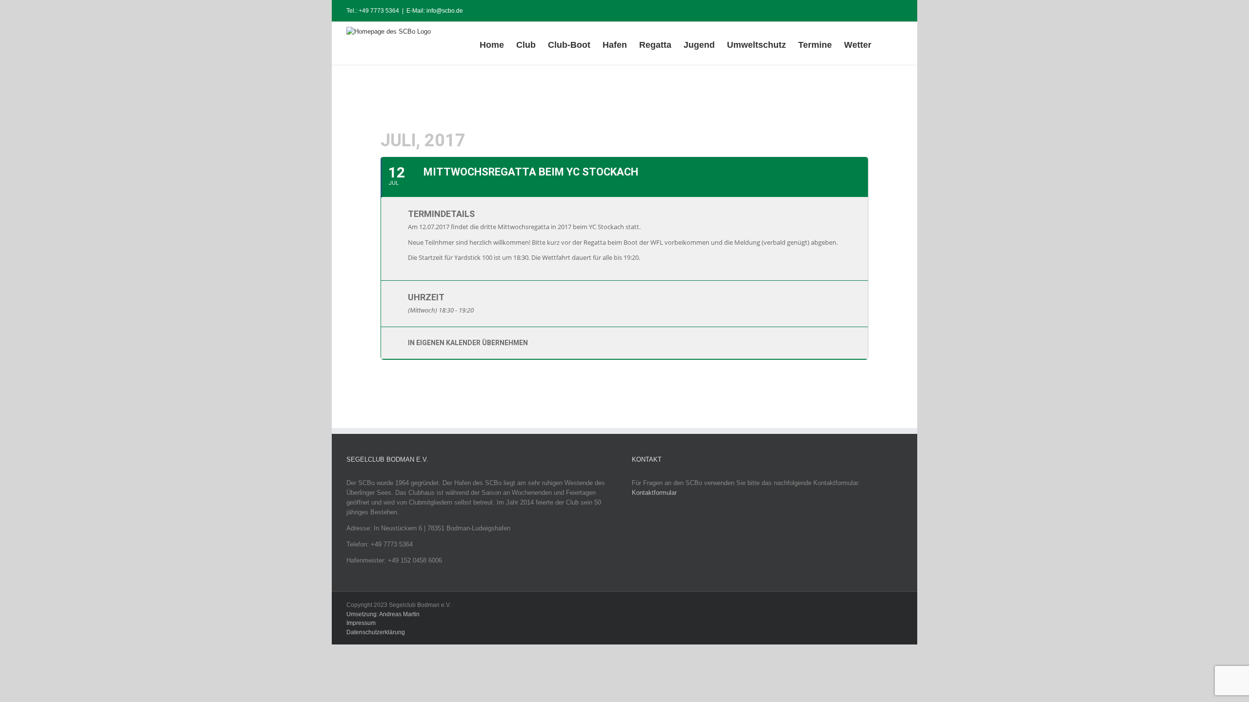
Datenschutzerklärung (375, 632)
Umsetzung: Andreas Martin (383, 614)
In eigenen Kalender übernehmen (468, 343)
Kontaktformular (654, 492)
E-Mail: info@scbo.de (434, 10)
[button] (887, 43)
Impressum (361, 623)
